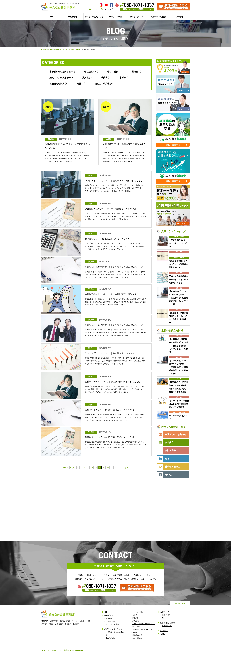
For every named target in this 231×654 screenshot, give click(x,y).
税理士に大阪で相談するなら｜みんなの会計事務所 (61, 49)
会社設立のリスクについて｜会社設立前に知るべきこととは (114, 325)
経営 (79, 83)
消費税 (104, 77)
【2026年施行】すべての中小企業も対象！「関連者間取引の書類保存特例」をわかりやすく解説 (178, 297)
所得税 (135, 71)
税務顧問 (135, 618)
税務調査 (135, 632)
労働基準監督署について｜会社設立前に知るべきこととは (67, 146)
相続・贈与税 (137, 638)
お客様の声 (110, 618)
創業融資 (135, 621)
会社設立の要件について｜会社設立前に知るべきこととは (112, 381)
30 (115, 468)
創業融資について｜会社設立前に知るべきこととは (109, 437)
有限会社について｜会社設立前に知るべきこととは (109, 410)
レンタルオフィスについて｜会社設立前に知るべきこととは (114, 180)
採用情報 (179, 17)
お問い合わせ (165, 634)
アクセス (94, 9)
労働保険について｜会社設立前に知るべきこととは (125, 146)
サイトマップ (108, 9)
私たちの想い (111, 638)
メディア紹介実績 (112, 624)
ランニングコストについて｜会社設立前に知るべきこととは (114, 353)
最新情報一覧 (167, 626)
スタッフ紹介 (111, 621)
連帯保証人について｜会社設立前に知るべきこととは (110, 209)
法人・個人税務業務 (59, 77)
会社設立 (88, 71)
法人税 (85, 77)
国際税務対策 (137, 635)
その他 (168, 474)
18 (92, 468)
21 (104, 468)
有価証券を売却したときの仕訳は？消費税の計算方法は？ (178, 264)
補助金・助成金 (102, 83)
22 (108, 468)
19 (96, 468)
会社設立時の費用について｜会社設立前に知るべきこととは (114, 267)
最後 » (127, 468)
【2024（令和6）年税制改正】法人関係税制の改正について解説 (179, 404)
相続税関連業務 (56, 83)
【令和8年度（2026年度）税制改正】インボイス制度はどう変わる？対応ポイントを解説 (178, 345)
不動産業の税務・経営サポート (143, 624)
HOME (51, 17)
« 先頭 (72, 468)
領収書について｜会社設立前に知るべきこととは (108, 238)
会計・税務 (112, 71)
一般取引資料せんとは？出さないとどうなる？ (178, 243)
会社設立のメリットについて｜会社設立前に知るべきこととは (115, 294)
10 (84, 468)
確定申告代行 (137, 627)
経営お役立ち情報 (179, 257)
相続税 (123, 77)
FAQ (163, 618)
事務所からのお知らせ (60, 71)
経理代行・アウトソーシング (142, 629)
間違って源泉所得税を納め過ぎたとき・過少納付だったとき (178, 279)
